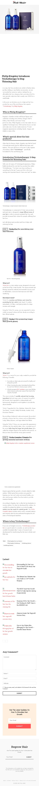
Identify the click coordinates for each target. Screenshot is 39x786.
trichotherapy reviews (8, 545)
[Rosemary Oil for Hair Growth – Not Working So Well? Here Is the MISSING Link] (9, 604)
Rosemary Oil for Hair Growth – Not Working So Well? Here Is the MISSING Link (26, 603)
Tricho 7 (12, 319)
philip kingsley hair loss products (15, 541)
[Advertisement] (19, 56)
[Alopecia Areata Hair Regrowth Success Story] (9, 617)
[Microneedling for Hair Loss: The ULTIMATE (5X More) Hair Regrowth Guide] (9, 569)
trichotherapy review (26, 543)
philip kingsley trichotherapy (14, 543)
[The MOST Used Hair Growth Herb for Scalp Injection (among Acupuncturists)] (9, 593)
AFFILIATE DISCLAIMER (31, 780)
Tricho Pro (13, 229)
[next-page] (7, 641)
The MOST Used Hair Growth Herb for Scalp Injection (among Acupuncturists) (26, 591)
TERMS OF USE (22, 780)
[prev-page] (4, 641)
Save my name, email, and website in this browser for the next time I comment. (19, 688)
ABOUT (4, 780)
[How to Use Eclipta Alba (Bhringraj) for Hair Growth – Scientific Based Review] (9, 629)
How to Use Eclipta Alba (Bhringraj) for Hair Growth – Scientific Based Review (25, 627)
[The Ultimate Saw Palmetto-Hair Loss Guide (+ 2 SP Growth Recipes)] (9, 580)
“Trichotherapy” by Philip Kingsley (12, 106)
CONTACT (9, 780)
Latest (6, 559)
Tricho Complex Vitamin (19, 437)
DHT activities (20, 389)
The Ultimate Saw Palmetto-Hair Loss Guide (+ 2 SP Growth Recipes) (26, 579)
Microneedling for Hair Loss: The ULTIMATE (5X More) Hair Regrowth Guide (26, 566)
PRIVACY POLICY (15, 780)
